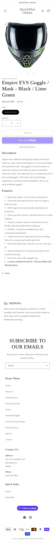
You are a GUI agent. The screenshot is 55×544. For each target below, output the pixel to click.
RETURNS (9, 497)
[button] (5, 11)
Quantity (5, 118)
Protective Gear (11, 427)
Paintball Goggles (12, 415)
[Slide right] (33, 74)
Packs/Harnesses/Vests (15, 421)
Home (7, 385)
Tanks (7, 409)
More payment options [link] (27, 147)
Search (8, 491)
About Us (9, 391)
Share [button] (7, 273)
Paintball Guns (11, 397)
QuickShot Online (23, 539)
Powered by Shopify (36, 539)
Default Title (12, 113)
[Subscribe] (47, 366)
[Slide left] (22, 74)
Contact (8, 439)
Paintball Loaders (12, 403)
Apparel (8, 433)
